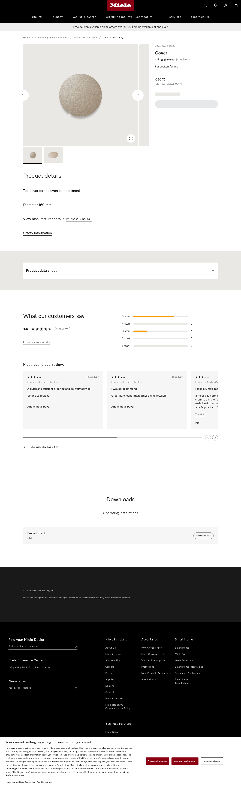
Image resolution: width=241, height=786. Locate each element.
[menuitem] (39, 17)
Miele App (180, 654)
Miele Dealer (112, 732)
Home (26, 37)
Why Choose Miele (152, 648)
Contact (109, 692)
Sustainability (112, 660)
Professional (200, 17)
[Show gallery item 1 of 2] (32, 155)
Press (108, 673)
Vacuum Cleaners (84, 17)
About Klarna (148, 679)
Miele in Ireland (113, 654)
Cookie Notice (44, 782)
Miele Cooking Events (153, 654)
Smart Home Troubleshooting (184, 681)
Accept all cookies (157, 761)
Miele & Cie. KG (79, 219)
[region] (86, 95)
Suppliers (110, 679)
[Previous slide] (23, 95)
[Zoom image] (131, 138)
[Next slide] (138, 95)
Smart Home (182, 648)
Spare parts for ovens (85, 37)
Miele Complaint (114, 698)
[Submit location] (76, 647)
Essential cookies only (185, 761)
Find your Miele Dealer (26, 640)
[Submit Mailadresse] (76, 688)
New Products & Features (156, 673)
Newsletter (17, 681)
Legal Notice (12, 782)
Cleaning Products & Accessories (129, 17)
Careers (109, 667)
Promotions (147, 667)
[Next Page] (215, 437)
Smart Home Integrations (189, 667)
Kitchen (37, 17)
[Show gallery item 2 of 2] (53, 155)
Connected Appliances (187, 673)
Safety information (37, 233)
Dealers (109, 686)
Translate (200, 414)
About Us (110, 648)
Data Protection (27, 782)
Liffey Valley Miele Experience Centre (29, 667)
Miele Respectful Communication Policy (117, 707)
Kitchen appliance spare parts (51, 37)
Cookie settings (212, 761)
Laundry (57, 17)
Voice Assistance (184, 660)
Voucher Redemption (153, 660)
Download (203, 536)
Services (175, 17)
